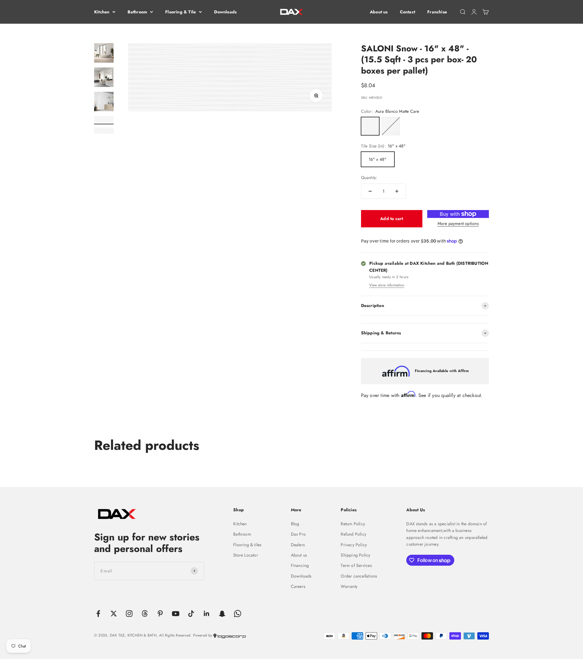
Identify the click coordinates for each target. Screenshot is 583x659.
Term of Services (356, 565)
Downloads (225, 12)
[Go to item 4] (104, 120)
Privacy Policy (354, 545)
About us (379, 12)
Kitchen (101, 12)
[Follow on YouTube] (176, 613)
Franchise (437, 12)
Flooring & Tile (180, 12)
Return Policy (353, 524)
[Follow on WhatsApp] (238, 613)
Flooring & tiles (247, 545)
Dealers (298, 545)
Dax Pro (298, 534)
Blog (295, 524)
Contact (407, 12)
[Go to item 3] (104, 102)
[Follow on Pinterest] (160, 613)
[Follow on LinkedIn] (207, 613)
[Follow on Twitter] (114, 613)
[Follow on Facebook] (98, 613)
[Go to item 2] (104, 78)
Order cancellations (359, 576)
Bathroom (137, 12)
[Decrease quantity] (370, 191)
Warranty (349, 586)
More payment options (458, 223)
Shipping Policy (355, 555)
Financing (300, 565)
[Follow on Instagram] (129, 613)
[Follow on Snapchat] (222, 613)
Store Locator (245, 555)
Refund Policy (353, 534)
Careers (298, 586)
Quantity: (369, 177)
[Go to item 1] (104, 53)
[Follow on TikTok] (191, 613)
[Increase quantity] (397, 191)
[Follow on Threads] (145, 613)
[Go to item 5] (104, 131)
